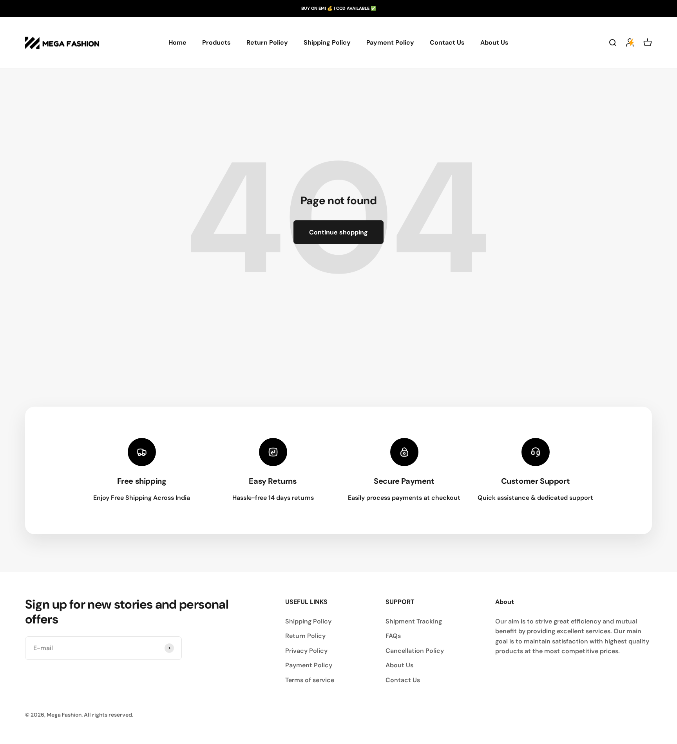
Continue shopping (338, 232)
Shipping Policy (327, 42)
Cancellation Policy (415, 651)
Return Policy (267, 42)
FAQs (393, 636)
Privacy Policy (306, 651)
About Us (494, 42)
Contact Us (447, 42)
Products (216, 42)
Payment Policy (390, 42)
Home (177, 42)
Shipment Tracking (414, 621)
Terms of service (309, 680)
